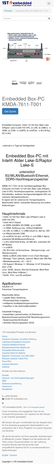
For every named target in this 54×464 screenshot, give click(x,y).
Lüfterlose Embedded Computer (16, 341)
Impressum (7, 386)
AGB (4, 380)
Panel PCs (6, 361)
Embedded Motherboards (13, 350)
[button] (4, 57)
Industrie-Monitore (10, 364)
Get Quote (10, 111)
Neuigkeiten (7, 389)
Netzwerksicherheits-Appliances (16, 347)
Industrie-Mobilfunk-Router (13, 344)
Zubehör (6, 366)
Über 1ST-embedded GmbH (33, 407)
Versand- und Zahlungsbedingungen (18, 378)
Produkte (8, 10)
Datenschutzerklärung (11, 383)
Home (4, 336)
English (5, 455)
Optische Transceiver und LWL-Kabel (18, 355)
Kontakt (5, 375)
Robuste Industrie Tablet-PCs (15, 358)
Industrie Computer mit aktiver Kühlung (19, 339)
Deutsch (13, 455)
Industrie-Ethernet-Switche (13, 353)
